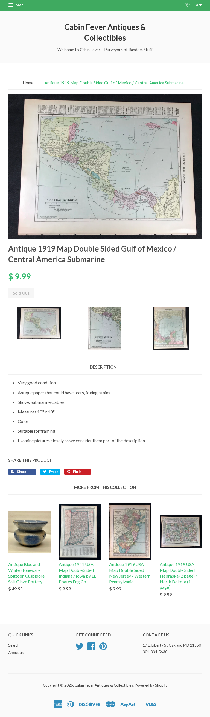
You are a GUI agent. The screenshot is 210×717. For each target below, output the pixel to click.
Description (103, 366)
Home (28, 82)
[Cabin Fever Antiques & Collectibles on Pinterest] (103, 648)
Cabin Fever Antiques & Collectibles (105, 32)
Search (13, 645)
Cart (197, 4)
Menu (20, 4)
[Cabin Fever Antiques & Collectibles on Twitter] (79, 648)
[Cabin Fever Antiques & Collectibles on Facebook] (91, 648)
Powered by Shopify (151, 685)
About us (16, 652)
